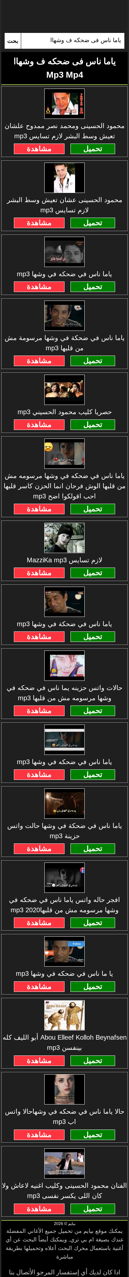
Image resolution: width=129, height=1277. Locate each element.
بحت (12, 41)
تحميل (92, 149)
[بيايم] (64, 16)
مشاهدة (39, 149)
